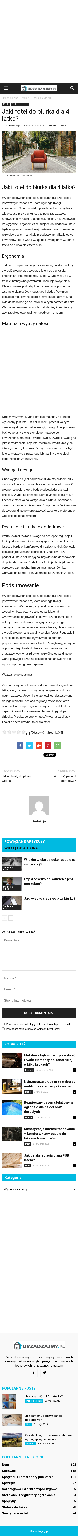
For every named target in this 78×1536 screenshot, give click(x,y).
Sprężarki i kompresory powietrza (27, 1477)
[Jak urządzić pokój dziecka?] (9, 1401)
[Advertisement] (39, 41)
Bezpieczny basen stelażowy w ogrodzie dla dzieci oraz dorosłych (48, 1107)
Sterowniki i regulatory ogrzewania (28, 1495)
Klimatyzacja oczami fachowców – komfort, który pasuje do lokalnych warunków (49, 1133)
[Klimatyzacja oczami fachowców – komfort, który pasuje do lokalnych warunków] (12, 1134)
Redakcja (14, 125)
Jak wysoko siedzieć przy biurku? (49, 898)
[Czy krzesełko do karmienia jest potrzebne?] (12, 884)
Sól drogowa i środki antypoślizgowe (29, 1489)
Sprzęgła (9, 1483)
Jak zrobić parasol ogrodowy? (64, 779)
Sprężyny (9, 1501)
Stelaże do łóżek (14, 1507)
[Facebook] (34, 1373)
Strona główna (10, 98)
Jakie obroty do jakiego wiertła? (17, 779)
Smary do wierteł (15, 1513)
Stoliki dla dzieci (20, 104)
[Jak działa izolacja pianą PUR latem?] (12, 1160)
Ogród (28, 1117)
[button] (72, 88)
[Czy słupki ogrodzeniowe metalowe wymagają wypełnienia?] (12, 1440)
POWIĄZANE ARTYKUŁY (24, 841)
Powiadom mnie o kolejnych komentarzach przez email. (38, 1024)
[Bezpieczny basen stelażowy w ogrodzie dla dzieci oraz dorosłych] (12, 1107)
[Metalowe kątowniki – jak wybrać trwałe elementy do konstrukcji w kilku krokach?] (12, 1060)
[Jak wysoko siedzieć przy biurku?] (12, 903)
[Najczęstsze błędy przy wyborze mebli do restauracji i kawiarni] (12, 1086)
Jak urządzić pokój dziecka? (44, 1396)
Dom (27, 1143)
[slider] (14, 732)
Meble (6, 104)
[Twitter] (44, 1373)
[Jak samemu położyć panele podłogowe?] (12, 1420)
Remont (29, 1070)
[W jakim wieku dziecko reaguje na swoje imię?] (12, 864)
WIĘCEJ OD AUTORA (21, 848)
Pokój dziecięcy (34, 1400)
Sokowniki (9, 1471)
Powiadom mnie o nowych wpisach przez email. (33, 1028)
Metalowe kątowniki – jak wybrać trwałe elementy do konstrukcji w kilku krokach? (49, 1059)
